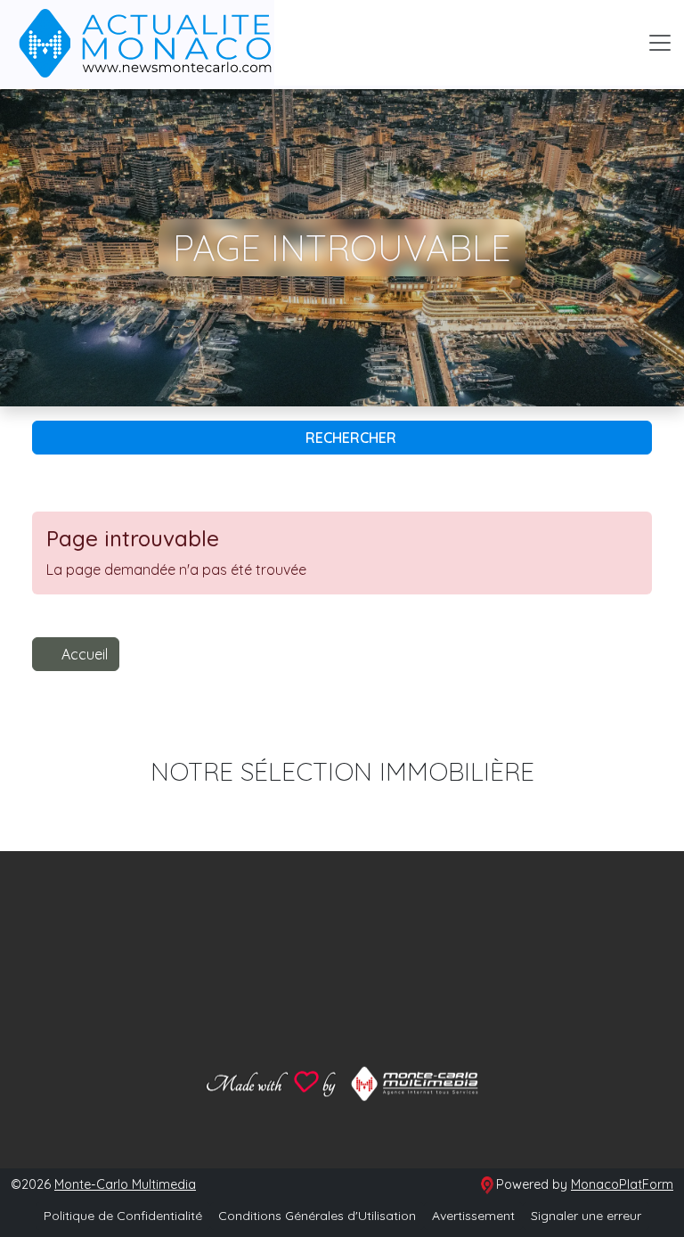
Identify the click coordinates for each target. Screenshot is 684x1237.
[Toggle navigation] (660, 43)
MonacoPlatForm (622, 1184)
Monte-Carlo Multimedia (125, 1184)
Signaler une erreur (586, 1216)
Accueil (84, 654)
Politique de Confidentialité (123, 1216)
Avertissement (473, 1216)
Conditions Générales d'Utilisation (317, 1216)
